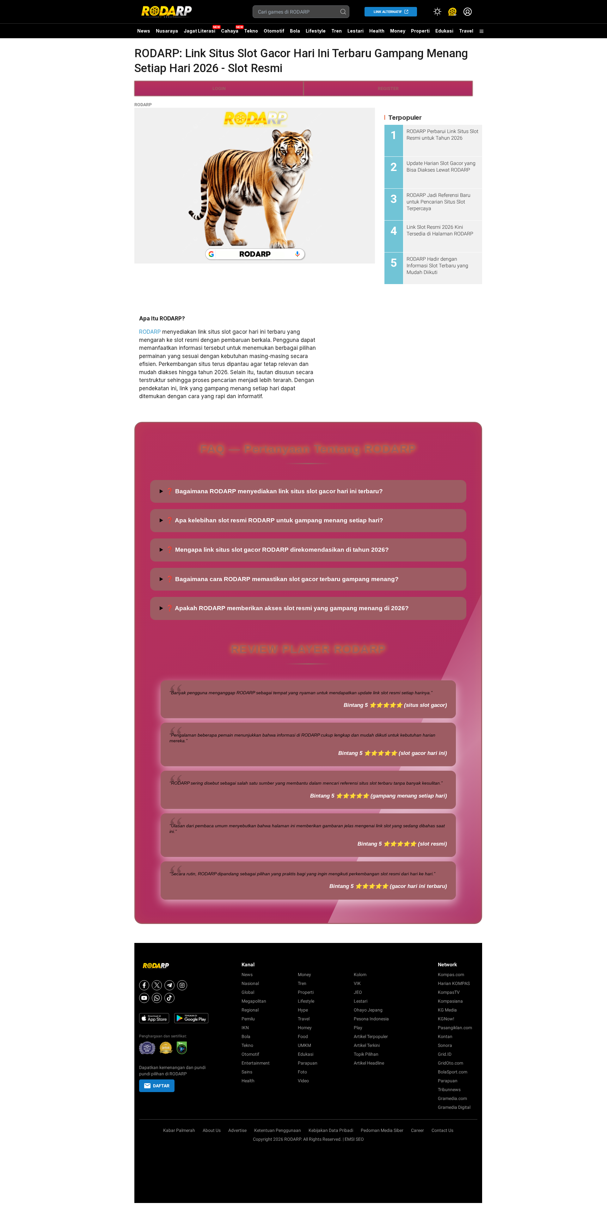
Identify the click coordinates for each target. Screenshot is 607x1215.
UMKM (304, 1045)
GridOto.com (450, 1063)
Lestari (355, 33)
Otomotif (274, 30)
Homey (305, 1027)
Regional (250, 1009)
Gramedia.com (452, 1098)
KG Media (447, 1009)
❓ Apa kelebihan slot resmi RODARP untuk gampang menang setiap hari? (274, 520)
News (143, 30)
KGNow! (446, 1018)
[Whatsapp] (157, 998)
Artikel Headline (369, 1063)
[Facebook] (144, 985)
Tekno (251, 30)
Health (376, 30)
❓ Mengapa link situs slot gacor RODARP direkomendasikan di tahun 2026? (277, 549)
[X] (157, 985)
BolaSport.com (452, 1071)
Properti (420, 30)
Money (397, 30)
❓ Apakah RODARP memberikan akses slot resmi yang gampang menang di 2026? (287, 608)
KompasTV (449, 992)
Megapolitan (254, 1001)
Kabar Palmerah (179, 1130)
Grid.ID (444, 1054)
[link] (452, 12)
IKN (245, 1027)
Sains (247, 1071)
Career (417, 1130)
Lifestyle (316, 30)
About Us (212, 1130)
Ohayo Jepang (368, 1009)
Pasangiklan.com (455, 1027)
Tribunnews (449, 1089)
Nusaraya (167, 30)
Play (358, 1027)
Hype (303, 1009)
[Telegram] (169, 985)
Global (248, 992)
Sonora (445, 1045)
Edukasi (444, 30)
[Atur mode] (437, 12)
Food (303, 1036)
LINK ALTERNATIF (388, 12)
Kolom (360, 974)
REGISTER (388, 88)
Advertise (237, 1130)
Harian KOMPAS (454, 983)
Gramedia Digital (454, 1107)
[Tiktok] (169, 998)
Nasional (250, 983)
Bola (295, 30)
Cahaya (229, 30)
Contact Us (442, 1130)
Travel (466, 30)
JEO (358, 992)
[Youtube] (144, 998)
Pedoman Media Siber (382, 1130)
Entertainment (256, 1063)
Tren (336, 30)
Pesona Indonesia (371, 1018)
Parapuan (307, 1063)
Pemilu (248, 1018)
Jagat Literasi (199, 30)
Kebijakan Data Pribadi (331, 1130)
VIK (357, 983)
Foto (302, 1071)
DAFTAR (161, 1085)
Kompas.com (451, 974)
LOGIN (219, 88)
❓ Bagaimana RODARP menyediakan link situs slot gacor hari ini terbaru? (274, 491)
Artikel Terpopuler (371, 1036)
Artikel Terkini (367, 1045)
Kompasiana (450, 1001)
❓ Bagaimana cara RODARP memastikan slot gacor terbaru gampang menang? (282, 579)
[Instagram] (182, 985)
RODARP (143, 104)
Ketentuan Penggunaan (277, 1130)
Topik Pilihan (366, 1054)
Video (303, 1080)
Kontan (445, 1036)
